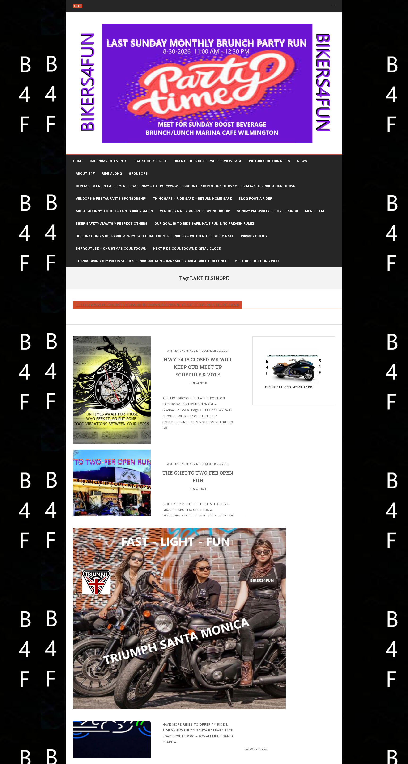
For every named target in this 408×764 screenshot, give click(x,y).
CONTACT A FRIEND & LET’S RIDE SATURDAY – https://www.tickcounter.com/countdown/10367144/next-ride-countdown (186, 186)
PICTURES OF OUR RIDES (269, 161)
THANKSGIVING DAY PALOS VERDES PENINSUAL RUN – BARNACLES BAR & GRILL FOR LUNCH (152, 261)
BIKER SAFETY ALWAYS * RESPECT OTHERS (112, 223)
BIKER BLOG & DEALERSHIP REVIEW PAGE (208, 161)
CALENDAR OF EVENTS (109, 161)
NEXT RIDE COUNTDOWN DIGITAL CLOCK (187, 248)
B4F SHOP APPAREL (150, 161)
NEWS (302, 161)
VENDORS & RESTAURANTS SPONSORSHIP (111, 198)
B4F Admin (191, 350)
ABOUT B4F (85, 173)
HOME (78, 161)
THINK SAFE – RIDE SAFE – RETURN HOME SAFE (192, 198)
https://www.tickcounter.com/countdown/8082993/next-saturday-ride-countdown (157, 305)
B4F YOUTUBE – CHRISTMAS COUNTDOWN (111, 248)
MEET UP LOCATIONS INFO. (257, 261)
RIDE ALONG (112, 173)
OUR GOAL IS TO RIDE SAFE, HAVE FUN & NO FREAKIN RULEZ (204, 223)
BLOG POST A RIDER (255, 198)
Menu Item (314, 211)
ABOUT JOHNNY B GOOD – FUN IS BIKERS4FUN (114, 211)
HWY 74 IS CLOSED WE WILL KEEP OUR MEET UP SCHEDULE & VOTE (198, 367)
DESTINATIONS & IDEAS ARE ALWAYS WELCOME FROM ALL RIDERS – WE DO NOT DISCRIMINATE (155, 236)
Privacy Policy (254, 236)
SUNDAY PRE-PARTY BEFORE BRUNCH (267, 211)
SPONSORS (138, 173)
